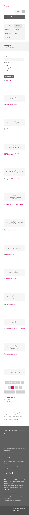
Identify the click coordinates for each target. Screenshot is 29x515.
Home (6, 26)
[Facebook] (9, 480)
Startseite (6, 47)
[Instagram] (18, 481)
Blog (10, 25)
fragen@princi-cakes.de (10, 469)
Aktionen (8, 33)
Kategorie (6, 62)
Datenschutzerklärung (19, 508)
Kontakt (7, 37)
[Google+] (8, 481)
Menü (10, 17)
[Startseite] (14, 6)
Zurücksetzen (9, 76)
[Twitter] (20, 480)
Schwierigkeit (7, 68)
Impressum (16, 510)
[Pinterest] (9, 483)
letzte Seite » (20, 392)
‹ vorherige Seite (11, 382)
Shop (15, 33)
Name (5, 56)
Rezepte (18, 25)
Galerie (7, 29)
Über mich (16, 29)
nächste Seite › (10, 392)
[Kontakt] (9, 487)
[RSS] (19, 485)
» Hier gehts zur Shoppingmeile (12, 500)
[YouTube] (9, 485)
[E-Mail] (19, 487)
